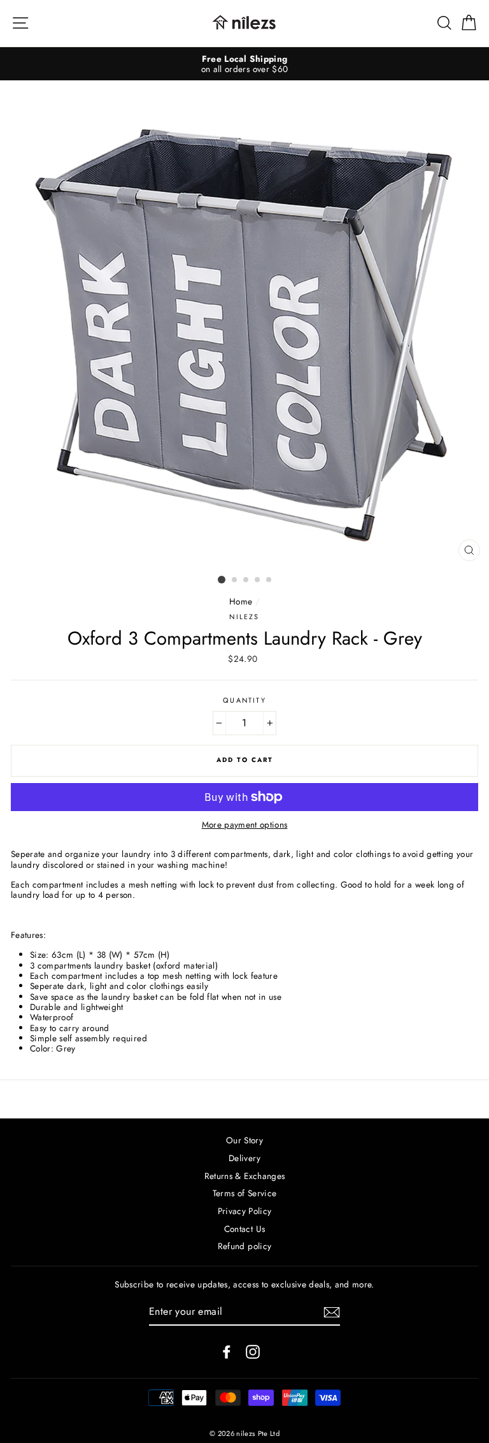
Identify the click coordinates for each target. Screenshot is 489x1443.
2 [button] (235, 580)
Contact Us (244, 1228)
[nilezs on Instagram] (253, 1352)
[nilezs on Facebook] (227, 1352)
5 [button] (269, 580)
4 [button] (258, 580)
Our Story (244, 1140)
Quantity (244, 700)
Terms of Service (244, 1193)
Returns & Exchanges (244, 1175)
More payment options (245, 824)
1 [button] (221, 579)
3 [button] (246, 580)
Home (240, 601)
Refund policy (244, 1246)
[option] (244, 64)
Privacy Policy (245, 1211)
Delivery (244, 1158)
